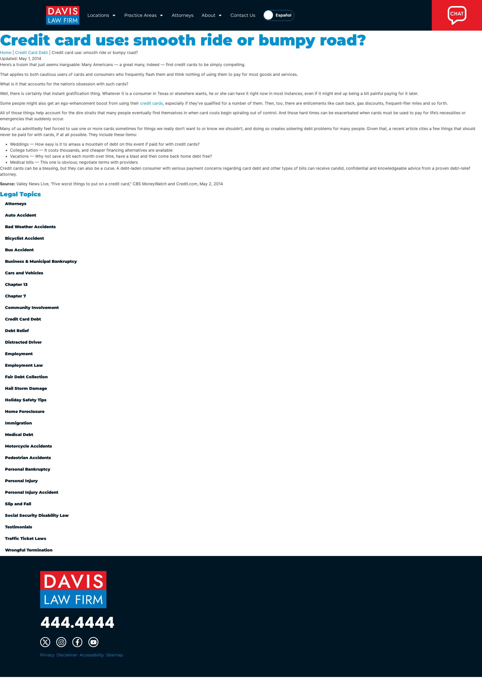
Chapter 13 (16, 284)
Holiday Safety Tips (25, 400)
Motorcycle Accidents (28, 446)
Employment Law (24, 365)
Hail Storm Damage (26, 388)
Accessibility (92, 655)
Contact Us (242, 15)
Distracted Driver (23, 342)
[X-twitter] (45, 642)
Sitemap (114, 655)
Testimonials (18, 527)
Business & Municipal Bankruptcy (41, 261)
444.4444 (77, 622)
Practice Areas (140, 15)
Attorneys (183, 15)
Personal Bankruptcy (27, 469)
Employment (19, 353)
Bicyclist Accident (24, 238)
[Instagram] (61, 642)
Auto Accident (20, 215)
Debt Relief (17, 330)
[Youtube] (93, 642)
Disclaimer (67, 655)
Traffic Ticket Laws (25, 538)
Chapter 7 (15, 296)
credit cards (151, 103)
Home (5, 52)
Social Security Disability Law (37, 515)
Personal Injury (21, 480)
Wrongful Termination (28, 550)
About (208, 15)
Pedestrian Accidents (28, 457)
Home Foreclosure (24, 411)
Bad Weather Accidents (30, 226)
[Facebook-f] (77, 642)
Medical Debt (19, 434)
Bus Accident (19, 249)
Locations (98, 15)
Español (283, 15)
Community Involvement (32, 307)
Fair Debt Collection (26, 377)
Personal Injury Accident (31, 492)
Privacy (47, 655)
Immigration (18, 423)
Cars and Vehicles (24, 273)
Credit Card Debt (31, 52)
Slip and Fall (18, 504)
